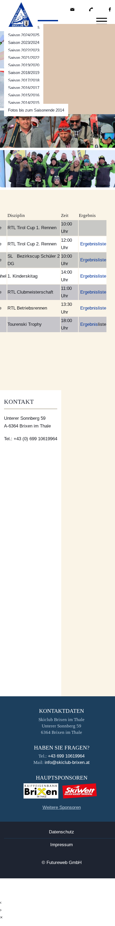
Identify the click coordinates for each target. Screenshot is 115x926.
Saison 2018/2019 (23, 72)
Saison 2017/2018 (23, 80)
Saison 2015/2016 (23, 95)
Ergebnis (89, 324)
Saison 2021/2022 (23, 57)
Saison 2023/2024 (23, 42)
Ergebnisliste (93, 243)
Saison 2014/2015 (23, 102)
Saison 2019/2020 (23, 65)
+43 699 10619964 (66, 756)
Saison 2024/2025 (23, 35)
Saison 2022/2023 (23, 50)
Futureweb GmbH (64, 862)
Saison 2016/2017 (23, 87)
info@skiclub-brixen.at (67, 762)
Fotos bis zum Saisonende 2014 (36, 110)
